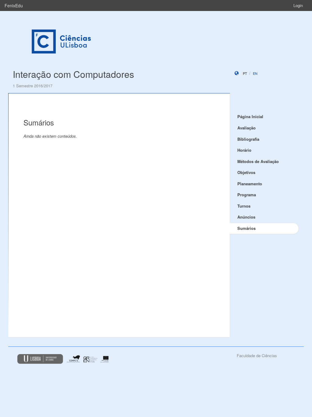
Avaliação (246, 128)
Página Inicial (250, 116)
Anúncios (246, 217)
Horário (244, 150)
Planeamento (249, 184)
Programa (246, 195)
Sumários (246, 228)
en (255, 73)
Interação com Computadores (73, 74)
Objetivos (246, 172)
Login (298, 5)
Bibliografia (248, 139)
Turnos (243, 206)
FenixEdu (14, 5)
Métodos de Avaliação (258, 161)
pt (245, 73)
